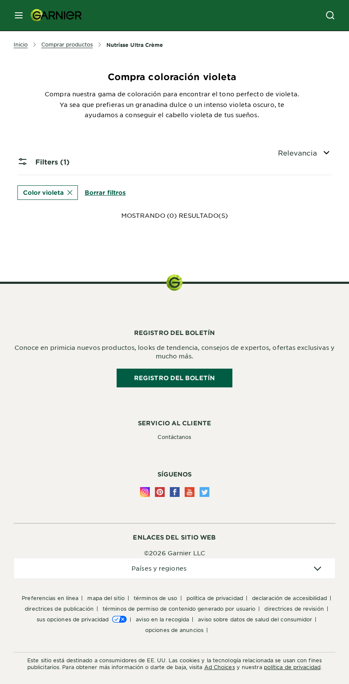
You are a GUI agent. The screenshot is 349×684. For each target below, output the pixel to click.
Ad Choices (219, 667)
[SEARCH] (330, 15)
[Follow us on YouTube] (189, 492)
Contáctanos (174, 436)
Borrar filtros (105, 192)
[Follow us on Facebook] (174, 492)
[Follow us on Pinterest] (159, 492)
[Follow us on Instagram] (144, 492)
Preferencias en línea (50, 598)
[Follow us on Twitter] (204, 492)
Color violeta (43, 192)
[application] (174, 568)
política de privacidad (292, 667)
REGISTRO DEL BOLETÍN (174, 377)
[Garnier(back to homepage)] (53, 15)
